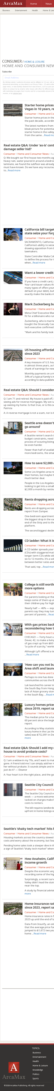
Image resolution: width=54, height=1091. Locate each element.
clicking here (17, 93)
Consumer (30, 113)
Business (6, 10)
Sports (36, 1078)
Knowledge (38, 1069)
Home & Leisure (40, 1065)
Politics (36, 1074)
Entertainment (21, 10)
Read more (14, 170)
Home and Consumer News (33, 153)
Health (35, 10)
